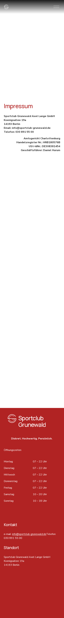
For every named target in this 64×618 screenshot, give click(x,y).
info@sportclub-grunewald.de (29, 534)
